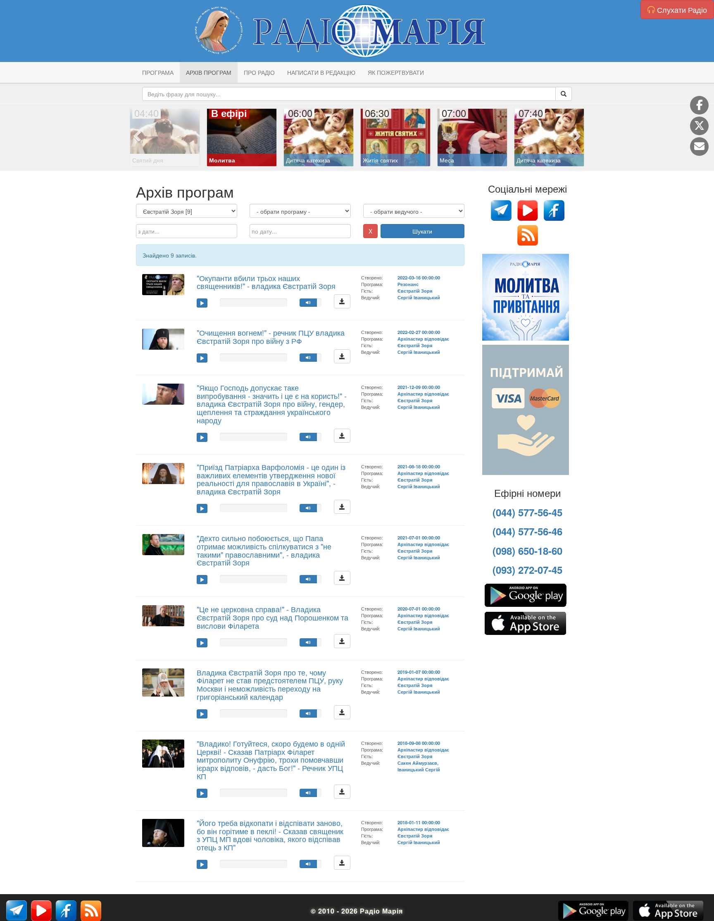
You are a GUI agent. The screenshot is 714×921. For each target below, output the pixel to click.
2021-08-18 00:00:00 (418, 466)
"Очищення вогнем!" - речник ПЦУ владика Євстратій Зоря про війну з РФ (271, 336)
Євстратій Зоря (414, 290)
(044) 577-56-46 (527, 531)
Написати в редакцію (321, 72)
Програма (158, 72)
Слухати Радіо (681, 9)
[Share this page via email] (699, 146)
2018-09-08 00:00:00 (418, 743)
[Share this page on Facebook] (699, 105)
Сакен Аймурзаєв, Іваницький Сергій (418, 766)
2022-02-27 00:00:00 (418, 332)
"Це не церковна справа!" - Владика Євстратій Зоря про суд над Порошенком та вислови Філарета (272, 617)
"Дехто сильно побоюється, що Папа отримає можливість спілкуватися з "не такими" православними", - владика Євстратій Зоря (264, 550)
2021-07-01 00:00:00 (418, 537)
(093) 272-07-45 (527, 570)
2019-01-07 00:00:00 (418, 671)
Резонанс (408, 284)
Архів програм (208, 72)
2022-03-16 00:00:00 (418, 277)
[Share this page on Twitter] (699, 126)
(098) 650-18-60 (527, 551)
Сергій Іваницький (418, 297)
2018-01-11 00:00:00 (418, 822)
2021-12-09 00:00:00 (418, 387)
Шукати (422, 231)
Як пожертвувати (396, 72)
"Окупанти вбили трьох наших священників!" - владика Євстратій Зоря (266, 281)
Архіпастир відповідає (423, 338)
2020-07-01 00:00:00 (418, 608)
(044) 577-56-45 (527, 512)
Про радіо (259, 72)
